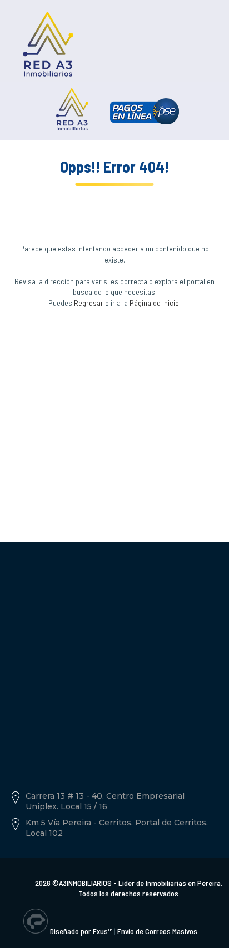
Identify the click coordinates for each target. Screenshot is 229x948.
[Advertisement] (114, 411)
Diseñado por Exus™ (81, 931)
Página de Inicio (154, 302)
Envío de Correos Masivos (157, 931)
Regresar (88, 302)
